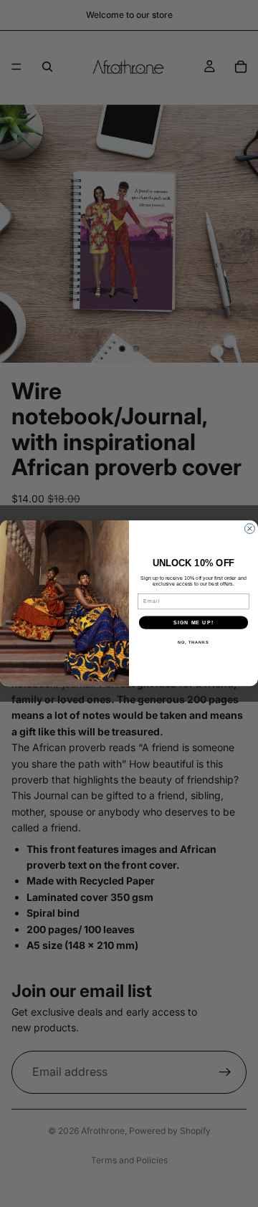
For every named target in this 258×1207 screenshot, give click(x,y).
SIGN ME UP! (193, 623)
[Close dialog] (250, 529)
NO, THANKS (193, 642)
